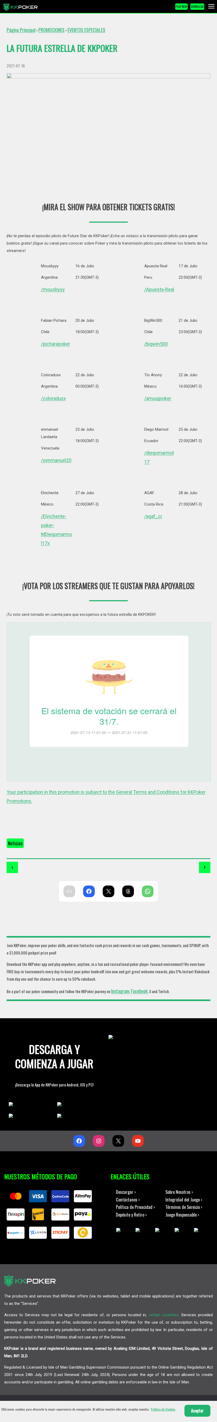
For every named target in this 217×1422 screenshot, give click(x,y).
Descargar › (126, 1192)
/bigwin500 (156, 344)
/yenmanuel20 (56, 460)
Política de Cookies (163, 1409)
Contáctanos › (128, 1199)
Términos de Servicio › (183, 1207)
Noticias (15, 843)
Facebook (139, 991)
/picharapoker (55, 344)
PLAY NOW (181, 6)
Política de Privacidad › (135, 1207)
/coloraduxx (53, 398)
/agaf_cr (153, 516)
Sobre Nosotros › (179, 1192)
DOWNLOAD (197, 6)
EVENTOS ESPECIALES (86, 29)
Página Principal (21, 29)
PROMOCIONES (51, 29)
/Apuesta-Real (159, 289)
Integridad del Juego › (183, 1199)
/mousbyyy (53, 289)
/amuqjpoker (157, 398)
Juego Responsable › (182, 1214)
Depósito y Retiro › (131, 1214)
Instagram (120, 991)
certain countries (163, 1315)
